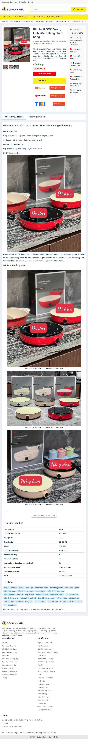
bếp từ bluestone (41, 588)
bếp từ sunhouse (72, 595)
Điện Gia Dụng (39, 17)
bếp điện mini (53, 601)
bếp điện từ (74, 588)
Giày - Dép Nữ (42, 700)
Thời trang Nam (43, 684)
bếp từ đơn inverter (11, 598)
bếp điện (29, 588)
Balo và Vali (41, 703)
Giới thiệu (22, 2)
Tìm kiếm (80, 9)
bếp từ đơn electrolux (56, 591)
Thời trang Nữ (42, 687)
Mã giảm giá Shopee (9, 675)
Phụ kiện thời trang (44, 710)
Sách (39, 675)
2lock (45, 41)
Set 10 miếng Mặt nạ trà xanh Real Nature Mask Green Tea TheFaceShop (37, 609)
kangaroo (28, 601)
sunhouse (19, 601)
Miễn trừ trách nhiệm (9, 652)
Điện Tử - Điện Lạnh (22, 17)
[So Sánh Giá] (13, 623)
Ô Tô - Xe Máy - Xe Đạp (46, 671)
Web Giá (46, 733)
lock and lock (9, 601)
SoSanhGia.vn (42, 737)
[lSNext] (26, 45)
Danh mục (13, 2)
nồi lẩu (79, 601)
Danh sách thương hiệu (10, 659)
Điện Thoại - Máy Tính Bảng (47, 652)
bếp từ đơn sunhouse (26, 591)
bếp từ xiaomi (74, 598)
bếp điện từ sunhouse (46, 598)
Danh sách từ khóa (9, 665)
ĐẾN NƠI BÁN (44, 74)
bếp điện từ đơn (42, 595)
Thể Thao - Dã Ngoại (45, 668)
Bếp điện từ (49, 21)
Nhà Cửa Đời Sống (55, 17)
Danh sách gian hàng (9, 662)
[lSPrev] (6, 45)
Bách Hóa (41, 681)
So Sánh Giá (53, 737)
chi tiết (38, 117)
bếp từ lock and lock (28, 598)
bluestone (63, 601)
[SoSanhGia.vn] (13, 9)
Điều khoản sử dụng (9, 649)
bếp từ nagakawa (56, 588)
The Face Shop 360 (26, 733)
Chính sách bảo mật (9, 646)
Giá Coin (53, 733)
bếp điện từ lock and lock (13, 595)
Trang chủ (5, 2)
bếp (66, 588)
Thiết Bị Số (41, 655)
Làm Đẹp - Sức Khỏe (45, 678)
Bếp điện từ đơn (61, 21)
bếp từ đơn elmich (56, 595)
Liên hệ (30, 2)
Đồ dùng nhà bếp (27, 21)
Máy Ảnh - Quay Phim (45, 662)
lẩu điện (72, 601)
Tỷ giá (16, 733)
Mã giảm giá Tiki (8, 668)
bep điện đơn (41, 591)
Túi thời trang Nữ (43, 694)
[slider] (5, 67)
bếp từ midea (62, 598)
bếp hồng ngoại (10, 591)
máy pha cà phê (10, 605)
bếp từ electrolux (10, 588)
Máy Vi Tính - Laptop (45, 659)
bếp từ (21, 588)
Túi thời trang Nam (44, 690)
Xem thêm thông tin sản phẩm (44, 515)
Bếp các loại (40, 21)
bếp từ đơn (29, 595)
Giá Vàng (38, 733)
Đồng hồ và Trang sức (45, 706)
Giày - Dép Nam (43, 697)
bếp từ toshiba (39, 601)
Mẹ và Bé (40, 665)
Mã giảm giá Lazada (9, 671)
